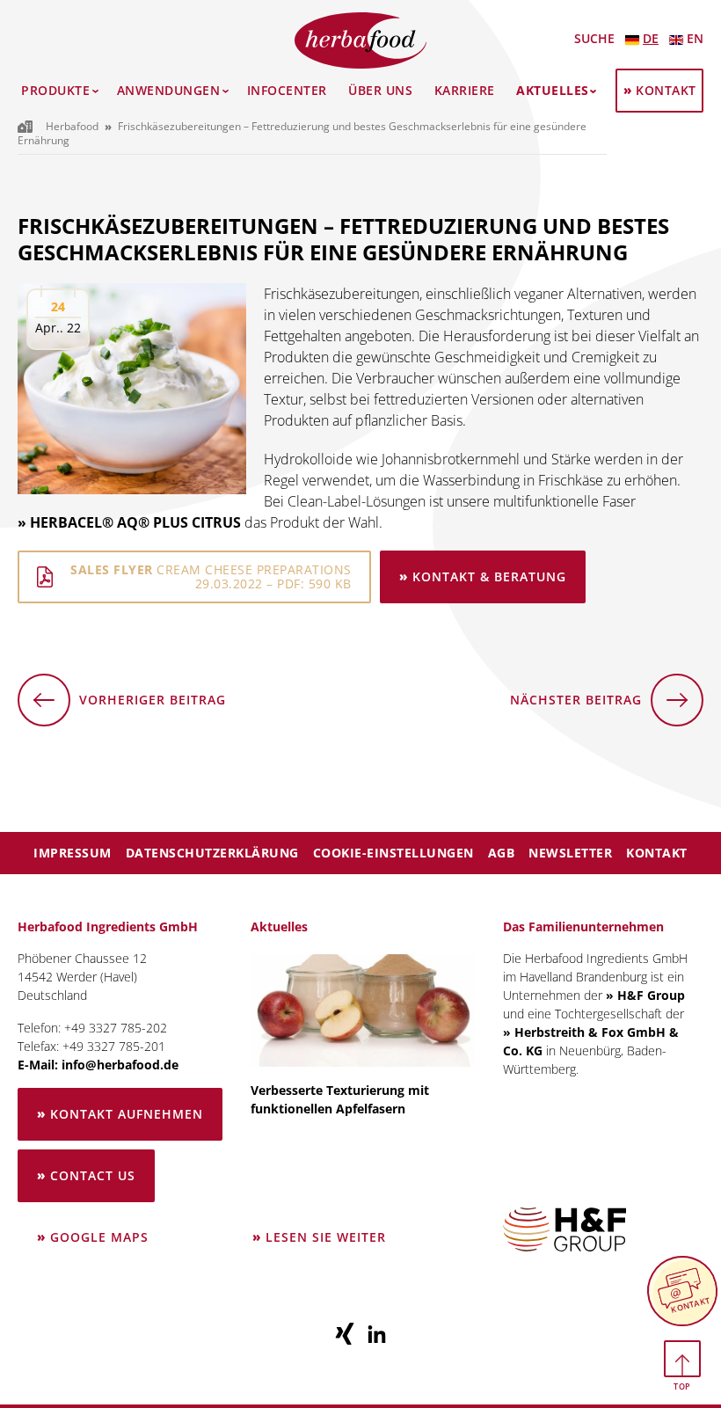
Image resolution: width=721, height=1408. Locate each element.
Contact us (92, 1175)
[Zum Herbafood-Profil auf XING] (345, 1334)
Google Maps (99, 1237)
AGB (501, 852)
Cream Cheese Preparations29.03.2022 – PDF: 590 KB (211, 576)
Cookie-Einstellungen (393, 852)
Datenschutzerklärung (212, 852)
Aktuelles (552, 90)
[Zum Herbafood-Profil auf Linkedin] (377, 1333)
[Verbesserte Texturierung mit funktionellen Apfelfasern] (363, 1010)
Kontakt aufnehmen (126, 1113)
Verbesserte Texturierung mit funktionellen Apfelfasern (340, 1099)
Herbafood (72, 126)
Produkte (55, 90)
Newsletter (570, 852)
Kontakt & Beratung (489, 576)
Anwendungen (169, 90)
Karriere (464, 90)
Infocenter (287, 90)
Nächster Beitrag (576, 708)
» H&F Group (645, 995)
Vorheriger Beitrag (122, 708)
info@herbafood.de (120, 1064)
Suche (594, 38)
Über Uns (380, 90)
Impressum (72, 852)
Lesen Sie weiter (327, 1246)
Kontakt (666, 90)
